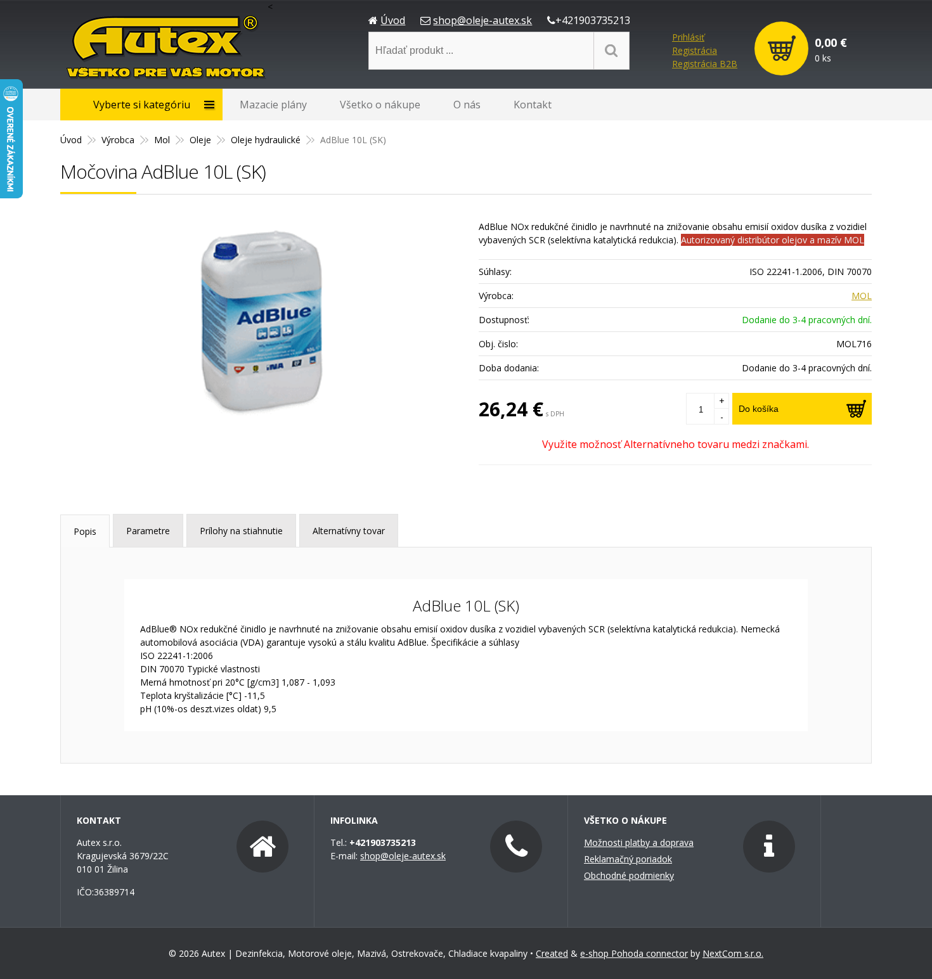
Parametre (148, 531)
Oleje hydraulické (266, 140)
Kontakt (533, 105)
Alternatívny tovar (349, 531)
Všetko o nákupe (380, 105)
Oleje (200, 140)
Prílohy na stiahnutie (241, 531)
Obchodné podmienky (629, 875)
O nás (467, 105)
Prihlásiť (688, 37)
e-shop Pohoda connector (634, 953)
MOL (861, 296)
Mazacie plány (273, 105)
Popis (85, 531)
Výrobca (117, 140)
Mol (162, 140)
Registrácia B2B (704, 64)
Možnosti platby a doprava (639, 842)
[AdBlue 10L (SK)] (263, 321)
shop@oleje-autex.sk (482, 20)
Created (552, 953)
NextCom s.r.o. (732, 953)
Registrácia (694, 50)
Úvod (392, 20)
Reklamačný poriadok (628, 859)
